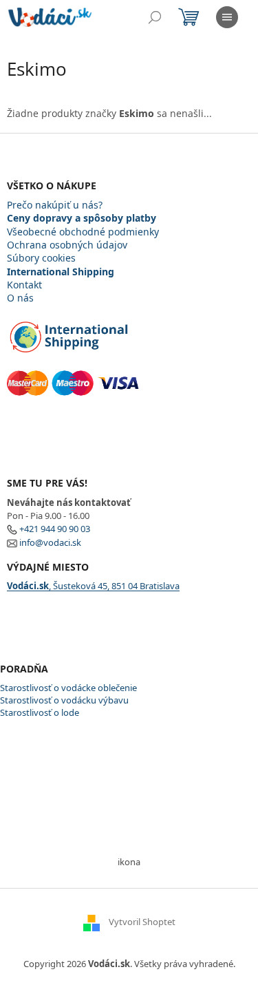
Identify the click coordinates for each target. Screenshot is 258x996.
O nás (20, 297)
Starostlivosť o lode (39, 712)
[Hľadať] (155, 17)
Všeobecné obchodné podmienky (83, 231)
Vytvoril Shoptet (142, 922)
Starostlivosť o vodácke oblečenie (68, 687)
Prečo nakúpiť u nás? (55, 204)
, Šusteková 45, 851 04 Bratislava (93, 586)
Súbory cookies (41, 257)
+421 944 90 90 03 (54, 528)
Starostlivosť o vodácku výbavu (64, 700)
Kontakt (24, 284)
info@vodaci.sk (50, 542)
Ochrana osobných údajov (67, 244)
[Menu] (227, 17)
